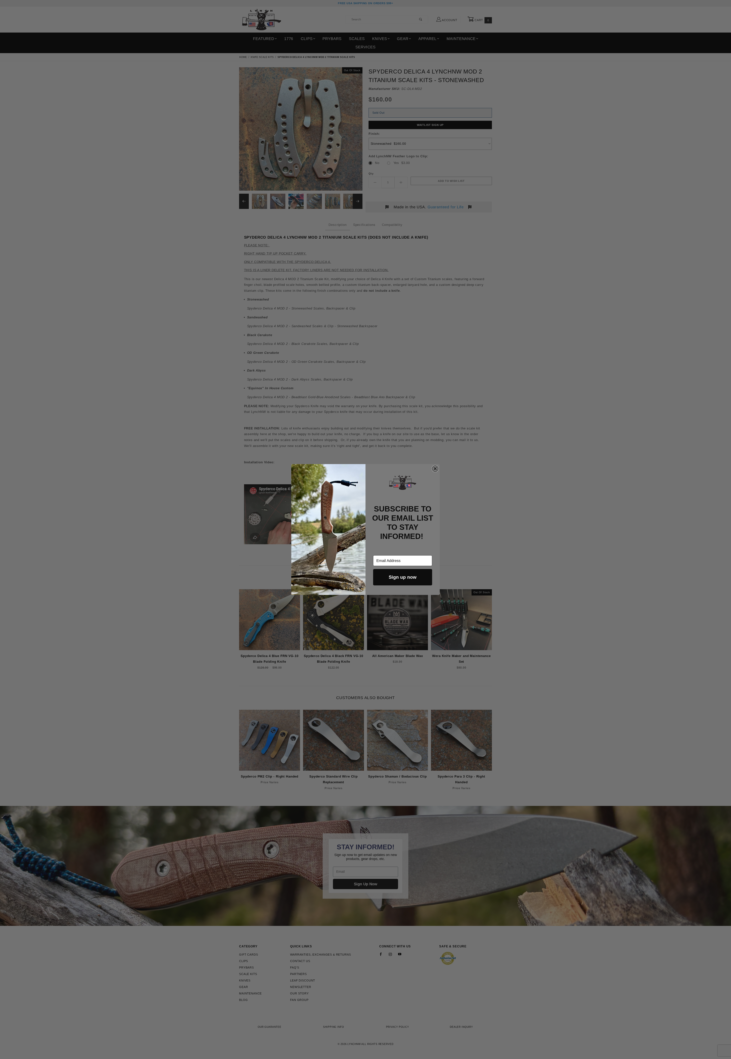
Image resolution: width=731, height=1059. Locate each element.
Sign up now (403, 577)
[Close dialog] (435, 469)
